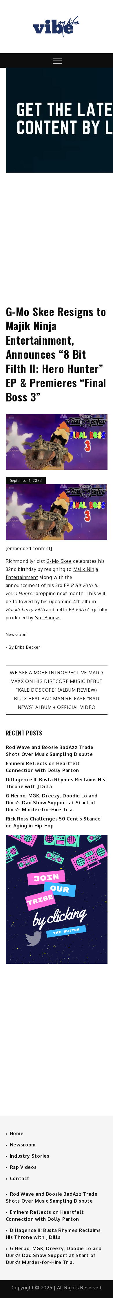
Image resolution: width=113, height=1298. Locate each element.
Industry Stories (30, 1156)
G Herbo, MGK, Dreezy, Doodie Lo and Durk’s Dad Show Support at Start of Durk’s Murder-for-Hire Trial (52, 802)
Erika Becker (27, 647)
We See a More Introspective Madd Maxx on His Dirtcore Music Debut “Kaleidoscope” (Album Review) (56, 681)
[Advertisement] (56, 233)
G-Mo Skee (59, 561)
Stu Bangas (48, 617)
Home (17, 1133)
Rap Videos (23, 1167)
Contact (20, 1178)
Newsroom (17, 634)
